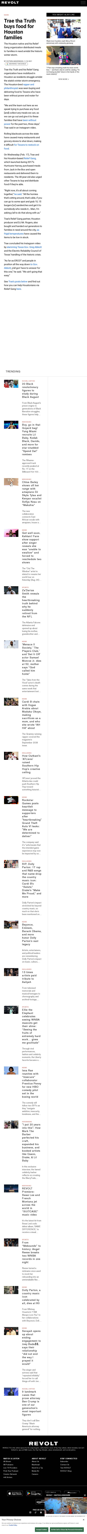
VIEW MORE (62, 79)
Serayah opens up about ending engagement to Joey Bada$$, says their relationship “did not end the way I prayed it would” (31, 1347)
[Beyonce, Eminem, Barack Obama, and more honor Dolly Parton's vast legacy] (11, 925)
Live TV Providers (10, 1468)
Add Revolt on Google (17, 64)
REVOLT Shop (66, 1471)
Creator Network (10, 1474)
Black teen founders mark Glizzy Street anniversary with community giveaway (60, 42)
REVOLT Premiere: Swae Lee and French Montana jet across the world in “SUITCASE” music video (31, 1201)
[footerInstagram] (30, 1513)
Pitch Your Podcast (10, 1471)
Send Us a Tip (37, 1468)
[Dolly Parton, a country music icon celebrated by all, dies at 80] (11, 1290)
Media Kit (35, 1471)
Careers (35, 1474)
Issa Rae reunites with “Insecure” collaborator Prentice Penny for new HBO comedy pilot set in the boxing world (31, 1083)
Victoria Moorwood (14, 61)
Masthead (36, 1465)
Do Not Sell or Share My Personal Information (66, 1529)
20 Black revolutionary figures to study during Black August (30, 390)
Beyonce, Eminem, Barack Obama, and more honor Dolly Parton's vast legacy (32, 934)
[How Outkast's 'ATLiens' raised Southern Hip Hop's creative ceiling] (11, 756)
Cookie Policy (13, 1525)
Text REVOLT (65, 1468)
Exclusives (26, 753)
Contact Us (64, 1465)
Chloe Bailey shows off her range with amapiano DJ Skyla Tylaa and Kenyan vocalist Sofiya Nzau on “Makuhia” (31, 493)
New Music (26, 422)
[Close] (83, 1519)
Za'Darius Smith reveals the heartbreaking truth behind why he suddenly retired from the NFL (31, 603)
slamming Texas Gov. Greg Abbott (24, 247)
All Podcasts (8, 1465)
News (6, 15)
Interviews (27, 1122)
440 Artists (7, 1477)
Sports (25, 587)
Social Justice (28, 381)
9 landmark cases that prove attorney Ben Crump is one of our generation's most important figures (31, 1403)
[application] (66, 1509)
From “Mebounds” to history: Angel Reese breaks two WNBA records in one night (31, 1252)
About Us (35, 1461)
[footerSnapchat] (41, 1513)
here (18, 289)
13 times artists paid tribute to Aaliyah (29, 977)
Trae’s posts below (17, 281)
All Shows (7, 1461)
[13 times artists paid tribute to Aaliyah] (11, 972)
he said (18, 194)
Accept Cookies (41, 1529)
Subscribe (64, 1461)
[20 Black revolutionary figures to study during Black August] (11, 384)
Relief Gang (30, 158)
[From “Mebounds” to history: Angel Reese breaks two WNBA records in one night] (11, 1242)
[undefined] (63, 28)
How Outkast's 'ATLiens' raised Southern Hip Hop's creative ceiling (31, 764)
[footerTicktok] (35, 1513)
